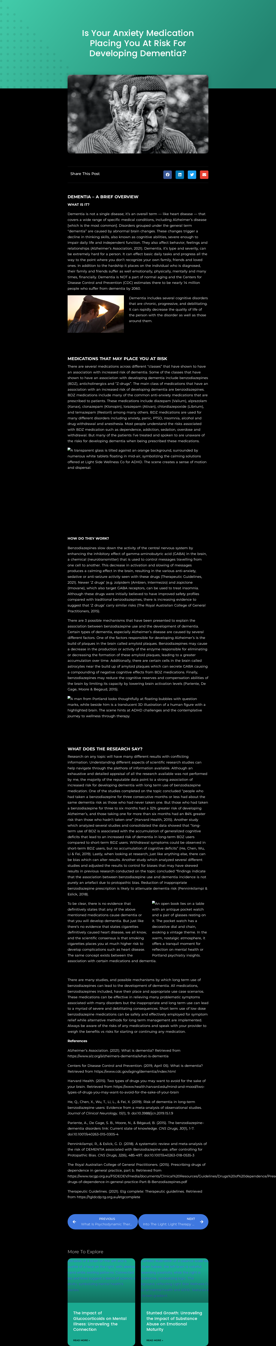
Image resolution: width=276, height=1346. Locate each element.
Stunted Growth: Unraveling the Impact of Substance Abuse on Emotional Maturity (174, 1321)
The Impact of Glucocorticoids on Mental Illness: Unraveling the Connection (100, 1321)
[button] (167, 174)
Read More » (81, 1340)
